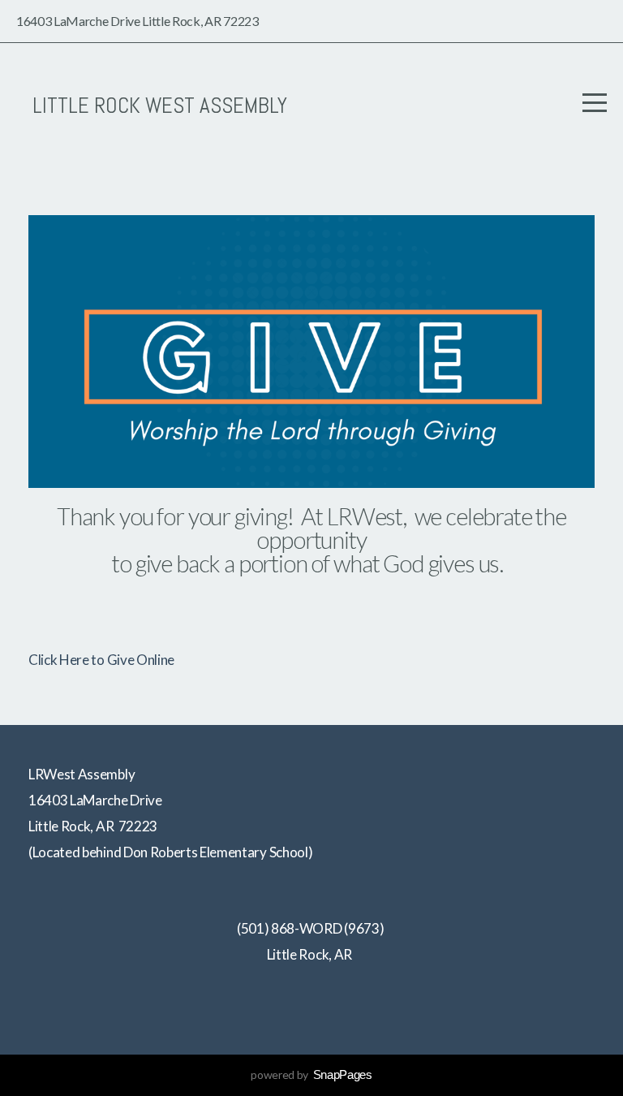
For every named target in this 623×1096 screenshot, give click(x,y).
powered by (311, 1074)
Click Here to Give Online (101, 659)
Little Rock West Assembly (159, 105)
